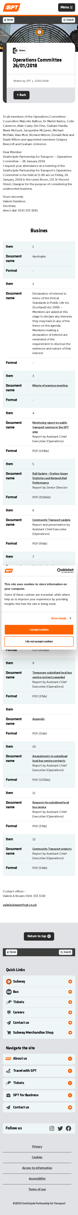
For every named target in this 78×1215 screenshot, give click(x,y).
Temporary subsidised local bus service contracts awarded (52, 675)
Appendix (38, 719)
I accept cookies (39, 629)
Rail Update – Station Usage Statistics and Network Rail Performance (50, 478)
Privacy (37, 1147)
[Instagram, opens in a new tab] (52, 1128)
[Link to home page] (11, 7)
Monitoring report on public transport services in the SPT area (50, 427)
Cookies (37, 1157)
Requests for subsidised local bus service (50, 805)
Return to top (36, 936)
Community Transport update (51, 520)
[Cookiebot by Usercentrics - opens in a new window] (57, 570)
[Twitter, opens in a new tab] (60, 1128)
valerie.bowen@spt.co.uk (20, 905)
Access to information (37, 1168)
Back (23, 95)
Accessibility (37, 1179)
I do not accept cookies (39, 641)
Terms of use (37, 1189)
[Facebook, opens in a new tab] (68, 1128)
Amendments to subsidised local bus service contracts (49, 759)
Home (10, 19)
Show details (58, 618)
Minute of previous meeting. (50, 385)
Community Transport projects (51, 849)
